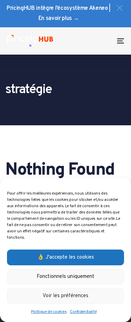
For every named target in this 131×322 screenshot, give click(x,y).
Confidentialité (83, 312)
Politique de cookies (49, 312)
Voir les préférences (65, 296)
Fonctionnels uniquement (65, 276)
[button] (119, 8)
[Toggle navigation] (104, 41)
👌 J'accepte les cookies (65, 257)
